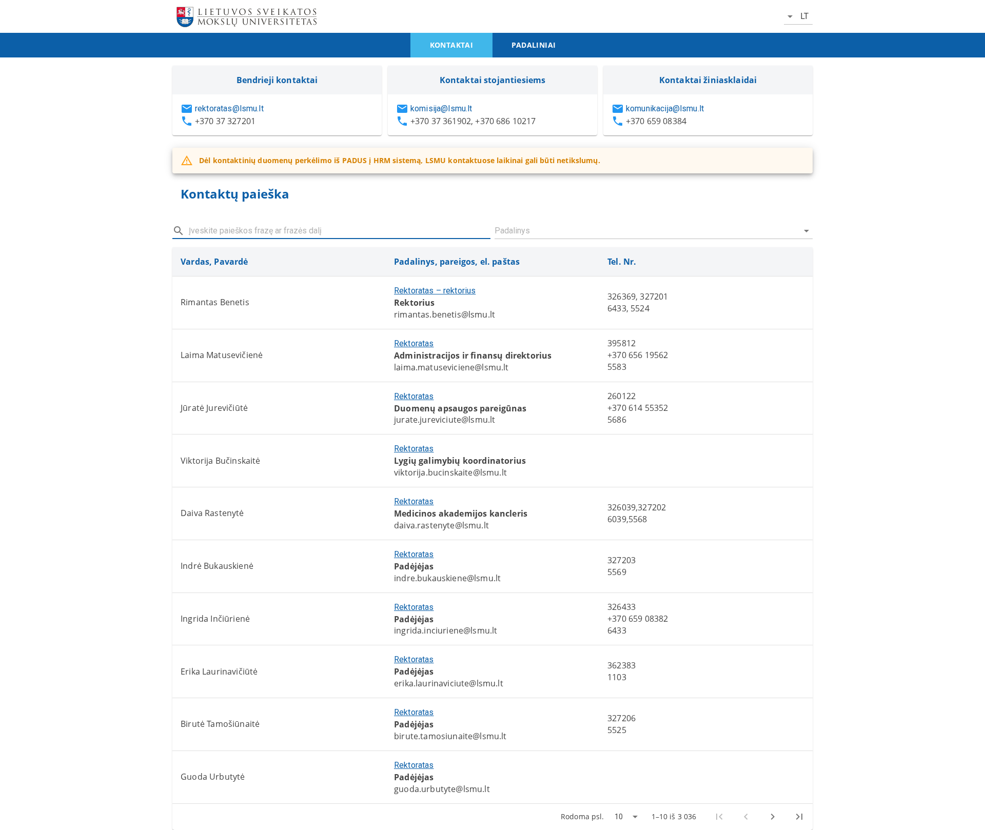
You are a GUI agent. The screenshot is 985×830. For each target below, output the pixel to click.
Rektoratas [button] (414, 343)
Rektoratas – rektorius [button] (435, 290)
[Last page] (799, 816)
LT (804, 16)
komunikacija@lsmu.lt (665, 108)
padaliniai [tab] (533, 45)
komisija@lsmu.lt (441, 108)
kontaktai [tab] (452, 45)
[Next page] (772, 816)
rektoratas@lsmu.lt (229, 108)
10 (619, 817)
